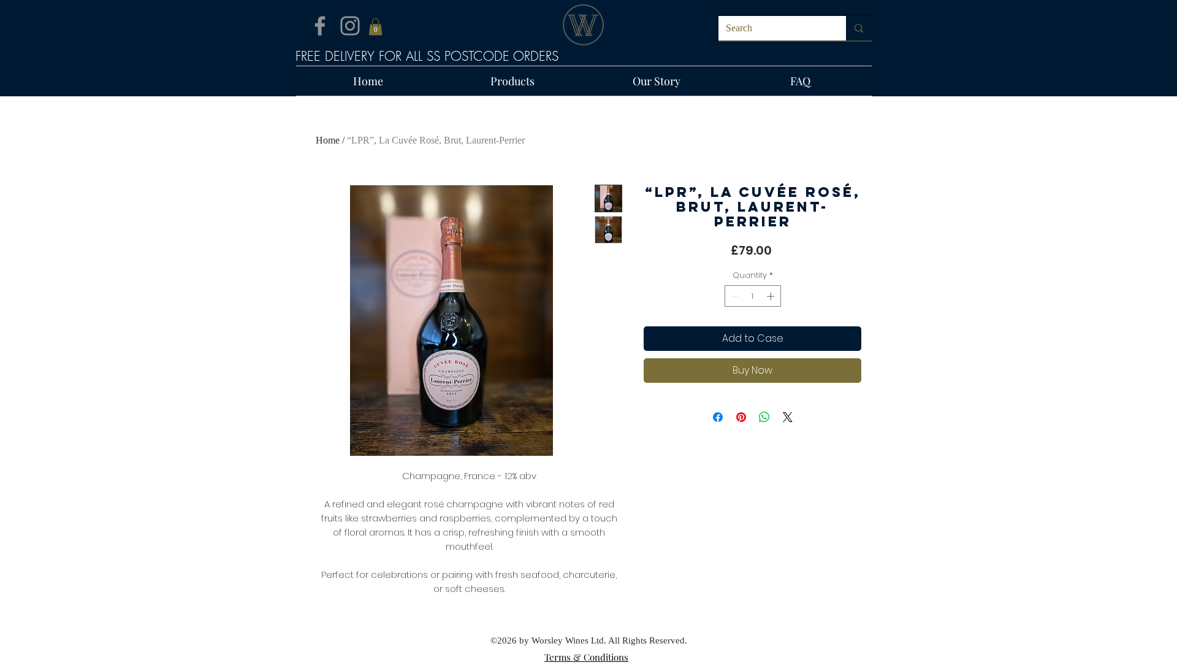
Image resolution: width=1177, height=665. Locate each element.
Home (328, 140)
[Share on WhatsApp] (764, 417)
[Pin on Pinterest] (741, 417)
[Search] (859, 28)
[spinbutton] (752, 296)
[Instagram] (350, 26)
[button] (375, 26)
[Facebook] (320, 26)
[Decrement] (733, 296)
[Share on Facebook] (717, 417)
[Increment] (771, 296)
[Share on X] (787, 417)
